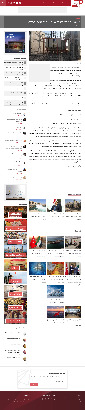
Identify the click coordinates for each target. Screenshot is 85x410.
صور (26, 3)
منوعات (30, 3)
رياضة (53, 3)
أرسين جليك (19, 115)
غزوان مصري (19, 150)
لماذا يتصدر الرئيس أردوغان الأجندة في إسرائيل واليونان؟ (14, 84)
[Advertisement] (40, 72)
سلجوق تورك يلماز (18, 166)
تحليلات (58, 3)
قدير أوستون (19, 123)
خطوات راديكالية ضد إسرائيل (16, 93)
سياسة (68, 3)
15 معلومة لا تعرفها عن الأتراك (13, 338)
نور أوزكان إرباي (19, 173)
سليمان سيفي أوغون (17, 179)
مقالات (43, 3)
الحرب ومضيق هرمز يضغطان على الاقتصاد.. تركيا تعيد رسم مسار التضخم (38, 279)
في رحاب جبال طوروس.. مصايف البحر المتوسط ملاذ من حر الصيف (14, 73)
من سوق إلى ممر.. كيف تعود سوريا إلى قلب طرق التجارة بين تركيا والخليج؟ (56, 279)
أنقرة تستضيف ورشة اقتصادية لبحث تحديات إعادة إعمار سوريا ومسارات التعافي (38, 253)
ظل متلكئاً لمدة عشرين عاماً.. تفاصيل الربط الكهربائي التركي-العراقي (73, 216)
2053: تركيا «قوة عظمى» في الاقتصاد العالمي (14, 68)
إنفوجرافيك (37, 3)
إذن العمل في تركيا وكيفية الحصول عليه (12, 333)
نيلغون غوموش (18, 142)
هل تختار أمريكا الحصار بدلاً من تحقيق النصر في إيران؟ (13, 63)
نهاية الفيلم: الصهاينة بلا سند (16, 88)
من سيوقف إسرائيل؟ (17, 177)
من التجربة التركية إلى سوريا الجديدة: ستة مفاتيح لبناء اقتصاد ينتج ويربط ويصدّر (13, 147)
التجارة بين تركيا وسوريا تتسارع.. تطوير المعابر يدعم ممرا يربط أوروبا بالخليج (73, 323)
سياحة (48, 3)
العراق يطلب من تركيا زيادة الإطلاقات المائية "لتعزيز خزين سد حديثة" (37, 216)
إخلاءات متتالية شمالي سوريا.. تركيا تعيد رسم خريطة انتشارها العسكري (14, 103)
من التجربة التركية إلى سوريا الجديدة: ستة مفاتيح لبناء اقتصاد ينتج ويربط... (14, 79)
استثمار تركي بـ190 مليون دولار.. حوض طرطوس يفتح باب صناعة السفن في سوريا (56, 253)
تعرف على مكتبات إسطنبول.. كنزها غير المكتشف (12, 345)
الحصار (21, 97)
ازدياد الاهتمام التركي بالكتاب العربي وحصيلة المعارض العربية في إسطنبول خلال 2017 (12, 352)
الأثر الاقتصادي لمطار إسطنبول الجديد (13, 358)
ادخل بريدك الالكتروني (60, 381)
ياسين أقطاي (19, 158)
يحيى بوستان (19, 129)
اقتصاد (63, 3)
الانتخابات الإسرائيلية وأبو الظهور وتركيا (13, 140)
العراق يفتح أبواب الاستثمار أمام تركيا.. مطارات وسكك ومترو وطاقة (73, 253)
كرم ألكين (20, 137)
